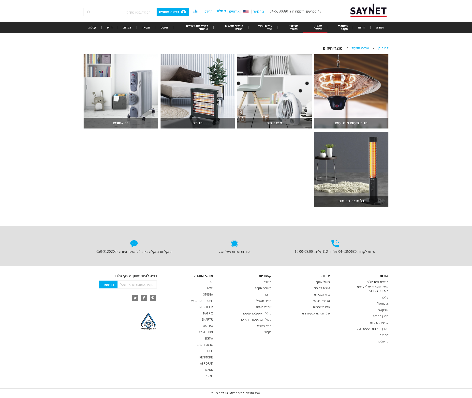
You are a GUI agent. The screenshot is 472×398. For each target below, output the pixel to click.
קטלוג (221, 11)
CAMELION (206, 332)
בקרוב (268, 332)
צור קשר (258, 11)
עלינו (385, 297)
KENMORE (206, 357)
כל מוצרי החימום (351, 200)
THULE (208, 351)
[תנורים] (198, 91)
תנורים (197, 123)
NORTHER (206, 307)
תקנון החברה (380, 316)
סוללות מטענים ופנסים (257, 313)
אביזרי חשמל (263, 307)
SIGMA (209, 338)
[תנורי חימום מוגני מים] (351, 91)
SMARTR (207, 319)
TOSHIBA (207, 326)
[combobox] (118, 12)
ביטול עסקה (322, 282)
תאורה (267, 282)
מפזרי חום (274, 123)
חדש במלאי (264, 326)
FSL (210, 282)
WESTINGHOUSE (202, 301)
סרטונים (383, 341)
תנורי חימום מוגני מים (351, 123)
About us (382, 303)
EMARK (208, 370)
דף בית (382, 48)
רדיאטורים (121, 123)
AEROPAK (206, 363)
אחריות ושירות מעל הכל (234, 251)
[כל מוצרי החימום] (351, 169)
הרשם (208, 11)
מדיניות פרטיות (379, 322)
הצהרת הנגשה (321, 301)
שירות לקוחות (321, 288)
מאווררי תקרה (263, 288)
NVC (210, 288)
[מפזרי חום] (274, 91)
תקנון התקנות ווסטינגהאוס (372, 329)
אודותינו (234, 11)
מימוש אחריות (321, 307)
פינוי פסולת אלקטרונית (316, 313)
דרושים (384, 335)
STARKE (208, 376)
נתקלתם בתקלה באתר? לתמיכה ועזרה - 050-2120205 (134, 251)
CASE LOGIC (205, 345)
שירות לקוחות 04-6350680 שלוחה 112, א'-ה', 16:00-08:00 (335, 251)
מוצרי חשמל (360, 48)
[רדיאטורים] (121, 91)
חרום (268, 294)
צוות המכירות (322, 294)
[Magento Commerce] (369, 10)
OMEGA (208, 294)
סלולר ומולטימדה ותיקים (256, 319)
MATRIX (208, 313)
